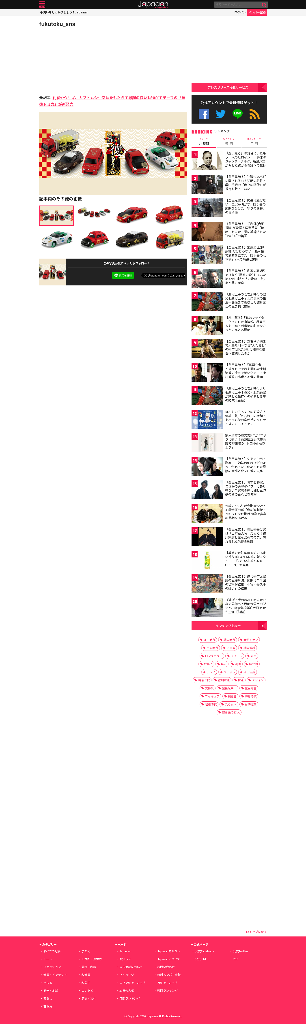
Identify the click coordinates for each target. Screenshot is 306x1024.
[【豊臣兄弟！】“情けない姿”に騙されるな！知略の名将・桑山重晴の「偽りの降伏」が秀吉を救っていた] (207, 185)
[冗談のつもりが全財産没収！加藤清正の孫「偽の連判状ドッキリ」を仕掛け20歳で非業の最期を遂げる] (207, 514)
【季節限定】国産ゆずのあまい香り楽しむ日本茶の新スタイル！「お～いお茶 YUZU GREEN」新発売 (245, 558)
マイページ (126, 975)
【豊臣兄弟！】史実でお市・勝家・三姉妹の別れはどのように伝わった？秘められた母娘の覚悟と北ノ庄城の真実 (245, 464)
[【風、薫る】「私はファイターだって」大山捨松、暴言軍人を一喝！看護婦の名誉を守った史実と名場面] (207, 326)
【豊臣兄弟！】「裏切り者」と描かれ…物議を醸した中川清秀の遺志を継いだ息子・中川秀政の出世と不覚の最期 (245, 370)
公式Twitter (221, 114)
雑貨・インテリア (55, 975)
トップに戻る (258, 932)
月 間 (254, 142)
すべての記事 (51, 951)
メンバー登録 (257, 12)
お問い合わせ (166, 967)
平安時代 (212, 648)
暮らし (47, 998)
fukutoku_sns (57, 24)
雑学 (253, 656)
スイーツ (236, 656)
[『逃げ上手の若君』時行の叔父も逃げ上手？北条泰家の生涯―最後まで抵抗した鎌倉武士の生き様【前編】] (207, 302)
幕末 (224, 664)
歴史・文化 (89, 998)
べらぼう (229, 672)
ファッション (52, 967)
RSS (254, 114)
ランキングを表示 (228, 625)
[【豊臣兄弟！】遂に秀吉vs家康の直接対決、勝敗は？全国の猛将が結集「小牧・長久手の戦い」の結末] (207, 584)
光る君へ (231, 704)
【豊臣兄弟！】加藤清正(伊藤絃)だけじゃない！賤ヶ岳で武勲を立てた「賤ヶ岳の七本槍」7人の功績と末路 (245, 253)
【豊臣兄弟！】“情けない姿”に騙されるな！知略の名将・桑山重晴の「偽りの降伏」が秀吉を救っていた (245, 182)
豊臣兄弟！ (229, 688)
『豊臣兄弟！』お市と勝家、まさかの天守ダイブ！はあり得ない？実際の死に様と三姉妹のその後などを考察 (245, 488)
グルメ (47, 983)
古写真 (47, 1006)
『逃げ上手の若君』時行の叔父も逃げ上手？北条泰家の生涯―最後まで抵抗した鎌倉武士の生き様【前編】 (245, 300)
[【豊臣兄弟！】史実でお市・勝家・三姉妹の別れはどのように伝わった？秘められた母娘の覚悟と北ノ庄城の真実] (207, 467)
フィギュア (212, 696)
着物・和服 (89, 967)
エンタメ (87, 990)
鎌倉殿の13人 (231, 712)
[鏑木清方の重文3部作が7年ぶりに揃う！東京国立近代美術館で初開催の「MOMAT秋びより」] (207, 443)
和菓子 (86, 983)
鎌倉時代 (250, 696)
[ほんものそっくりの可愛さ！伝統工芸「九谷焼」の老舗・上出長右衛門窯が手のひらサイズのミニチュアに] (207, 420)
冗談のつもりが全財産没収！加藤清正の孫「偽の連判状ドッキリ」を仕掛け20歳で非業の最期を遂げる (245, 511)
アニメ (230, 648)
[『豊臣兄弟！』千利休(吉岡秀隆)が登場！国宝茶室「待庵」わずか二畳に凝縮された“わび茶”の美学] (207, 232)
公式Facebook (204, 114)
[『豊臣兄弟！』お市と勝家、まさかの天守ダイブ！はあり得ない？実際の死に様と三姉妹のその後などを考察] (207, 490)
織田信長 (249, 672)
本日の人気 (126, 990)
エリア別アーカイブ (132, 983)
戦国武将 (249, 648)
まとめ (86, 951)
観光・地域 (50, 990)
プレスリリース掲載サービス (228, 87)
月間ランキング (129, 998)
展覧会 (232, 696)
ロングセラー (213, 656)
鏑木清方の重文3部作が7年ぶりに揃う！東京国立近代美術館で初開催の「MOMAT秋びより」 (245, 441)
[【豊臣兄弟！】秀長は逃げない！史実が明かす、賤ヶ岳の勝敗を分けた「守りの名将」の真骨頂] (207, 208)
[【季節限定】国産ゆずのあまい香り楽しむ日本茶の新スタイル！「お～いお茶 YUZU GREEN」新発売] (207, 561)
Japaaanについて (168, 959)
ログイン (240, 12)
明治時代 (204, 680)
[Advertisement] (76, 60)
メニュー (42, 4)
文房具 (209, 688)
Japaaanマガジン (168, 951)
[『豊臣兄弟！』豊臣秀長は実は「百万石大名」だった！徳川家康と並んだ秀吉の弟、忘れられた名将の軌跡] (207, 537)
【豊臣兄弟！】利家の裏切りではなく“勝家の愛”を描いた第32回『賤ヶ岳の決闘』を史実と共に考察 (245, 276)
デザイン (258, 680)
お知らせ (125, 959)
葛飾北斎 (250, 704)
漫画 (238, 664)
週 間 (229, 142)
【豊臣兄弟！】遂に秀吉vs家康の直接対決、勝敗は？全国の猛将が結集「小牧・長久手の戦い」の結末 (245, 582)
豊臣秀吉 (250, 688)
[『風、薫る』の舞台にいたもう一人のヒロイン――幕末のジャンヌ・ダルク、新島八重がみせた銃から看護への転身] (207, 161)
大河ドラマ (251, 640)
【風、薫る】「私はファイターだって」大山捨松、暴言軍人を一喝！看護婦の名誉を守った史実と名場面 (245, 323)
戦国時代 (229, 640)
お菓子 (208, 664)
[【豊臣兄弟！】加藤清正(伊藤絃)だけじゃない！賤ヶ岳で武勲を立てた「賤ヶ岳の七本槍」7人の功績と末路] (207, 255)
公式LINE (238, 114)
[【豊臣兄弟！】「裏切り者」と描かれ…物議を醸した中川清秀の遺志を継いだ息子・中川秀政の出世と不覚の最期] (207, 373)
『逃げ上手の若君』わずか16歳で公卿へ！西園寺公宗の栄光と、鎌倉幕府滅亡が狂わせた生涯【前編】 (245, 605)
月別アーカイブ (167, 983)
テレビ (211, 672)
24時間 (203, 142)
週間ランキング (167, 990)
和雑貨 (86, 975)
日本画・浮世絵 (92, 959)
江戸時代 (209, 640)
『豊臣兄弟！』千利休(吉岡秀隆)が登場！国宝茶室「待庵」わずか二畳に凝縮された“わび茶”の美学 (245, 229)
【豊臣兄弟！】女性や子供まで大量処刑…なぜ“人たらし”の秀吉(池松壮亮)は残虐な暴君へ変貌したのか (245, 347)
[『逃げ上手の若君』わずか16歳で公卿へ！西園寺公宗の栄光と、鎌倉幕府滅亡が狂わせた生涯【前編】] (207, 608)
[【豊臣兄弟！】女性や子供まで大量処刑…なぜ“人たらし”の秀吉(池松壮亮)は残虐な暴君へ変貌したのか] (207, 349)
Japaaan (153, 5)
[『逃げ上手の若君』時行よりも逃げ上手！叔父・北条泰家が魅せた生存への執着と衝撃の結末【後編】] (207, 396)
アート (47, 959)
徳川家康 (224, 680)
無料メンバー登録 (169, 975)
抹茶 (241, 680)
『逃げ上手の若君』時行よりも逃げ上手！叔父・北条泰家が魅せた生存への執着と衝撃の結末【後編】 (245, 394)
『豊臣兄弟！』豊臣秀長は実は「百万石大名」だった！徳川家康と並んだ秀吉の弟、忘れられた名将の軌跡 (245, 535)
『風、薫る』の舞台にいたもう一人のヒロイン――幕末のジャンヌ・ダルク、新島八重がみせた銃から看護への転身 (245, 159)
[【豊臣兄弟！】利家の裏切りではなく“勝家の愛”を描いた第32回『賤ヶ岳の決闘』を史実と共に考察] (207, 279)
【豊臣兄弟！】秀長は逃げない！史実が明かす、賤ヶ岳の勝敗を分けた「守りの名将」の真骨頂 (245, 206)
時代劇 (253, 664)
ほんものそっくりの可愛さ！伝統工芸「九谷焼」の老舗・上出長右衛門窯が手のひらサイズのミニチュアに (245, 417)
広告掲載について (131, 967)
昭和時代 (211, 704)
